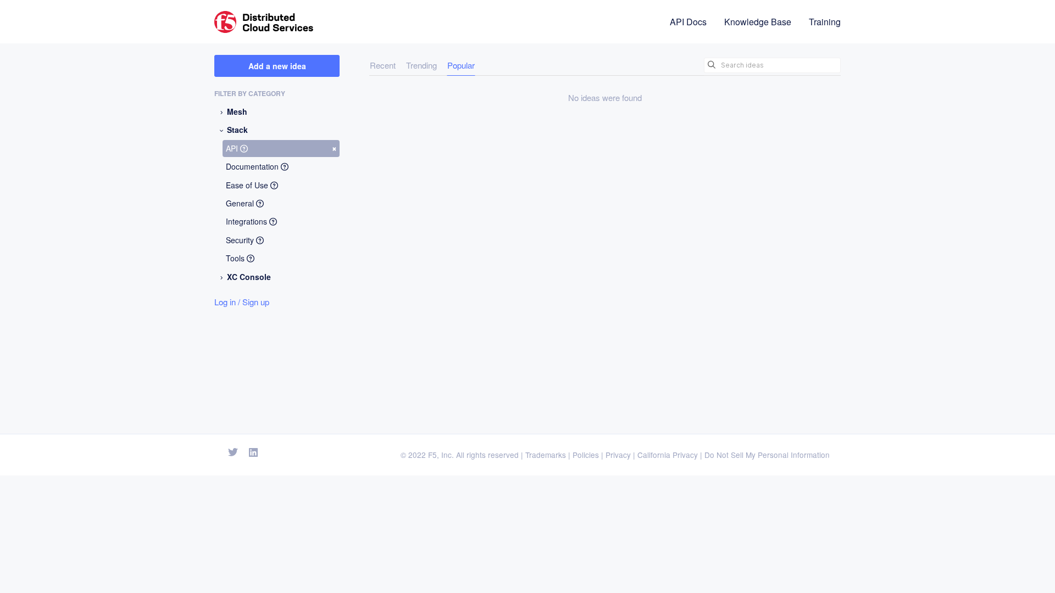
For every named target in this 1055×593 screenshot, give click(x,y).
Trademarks (545, 454)
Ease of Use (248, 185)
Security (241, 239)
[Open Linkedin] (253, 452)
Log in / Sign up (241, 301)
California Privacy (667, 454)
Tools (236, 258)
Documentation (253, 166)
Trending (421, 65)
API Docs (688, 21)
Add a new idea (277, 65)
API (281, 148)
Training (825, 21)
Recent (383, 65)
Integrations (247, 221)
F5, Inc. (441, 454)
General (241, 203)
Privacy (618, 454)
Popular (461, 65)
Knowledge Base (757, 21)
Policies (586, 454)
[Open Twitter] (233, 452)
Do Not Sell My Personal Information (767, 454)
